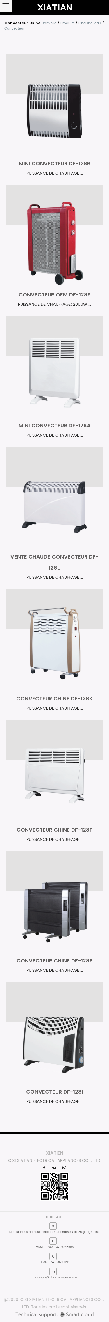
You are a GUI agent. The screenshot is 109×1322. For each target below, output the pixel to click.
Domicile (49, 23)
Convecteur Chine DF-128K (54, 698)
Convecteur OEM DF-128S (55, 294)
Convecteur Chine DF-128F (54, 829)
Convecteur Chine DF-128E (54, 960)
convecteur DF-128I (54, 1091)
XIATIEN (54, 1153)
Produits (67, 23)
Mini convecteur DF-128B (54, 163)
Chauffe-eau (89, 23)
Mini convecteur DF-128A (55, 425)
